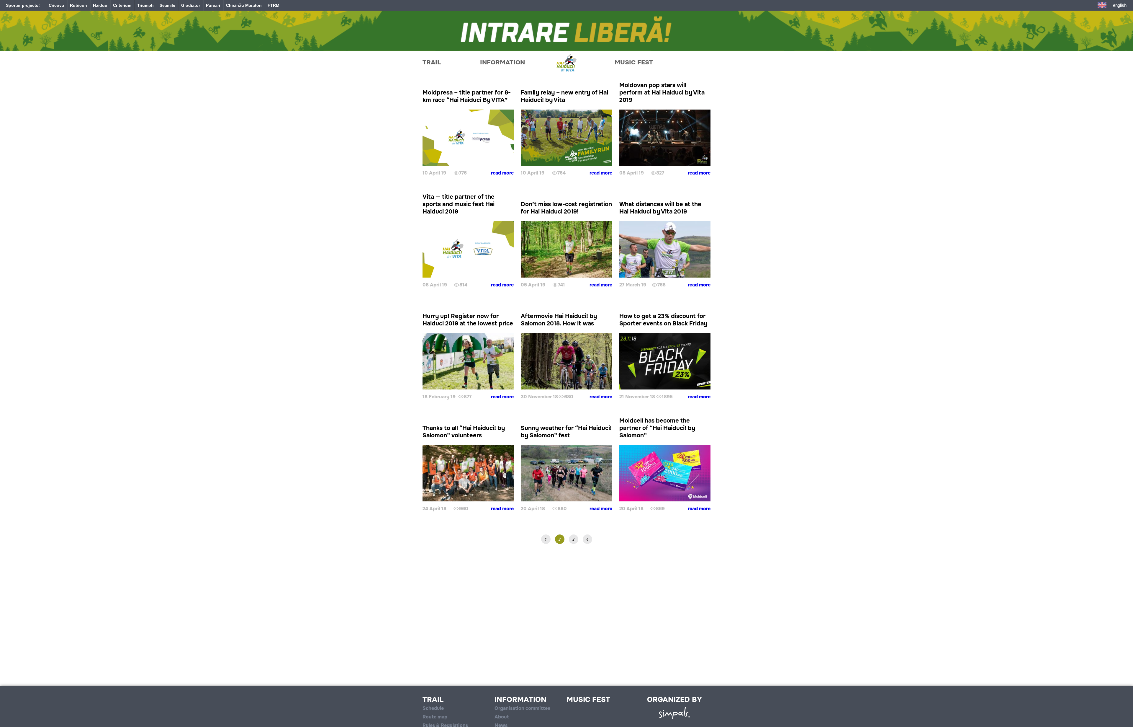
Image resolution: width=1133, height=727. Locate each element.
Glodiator (190, 5)
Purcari (213, 5)
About (502, 717)
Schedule (433, 708)
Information (502, 62)
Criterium (122, 5)
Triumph (145, 5)
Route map (435, 717)
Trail (432, 62)
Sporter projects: (23, 5)
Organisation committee (522, 708)
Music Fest (634, 62)
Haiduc (100, 5)
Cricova (56, 5)
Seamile (167, 5)
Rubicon (78, 5)
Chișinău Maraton (244, 5)
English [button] (1120, 5)
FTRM (273, 5)
